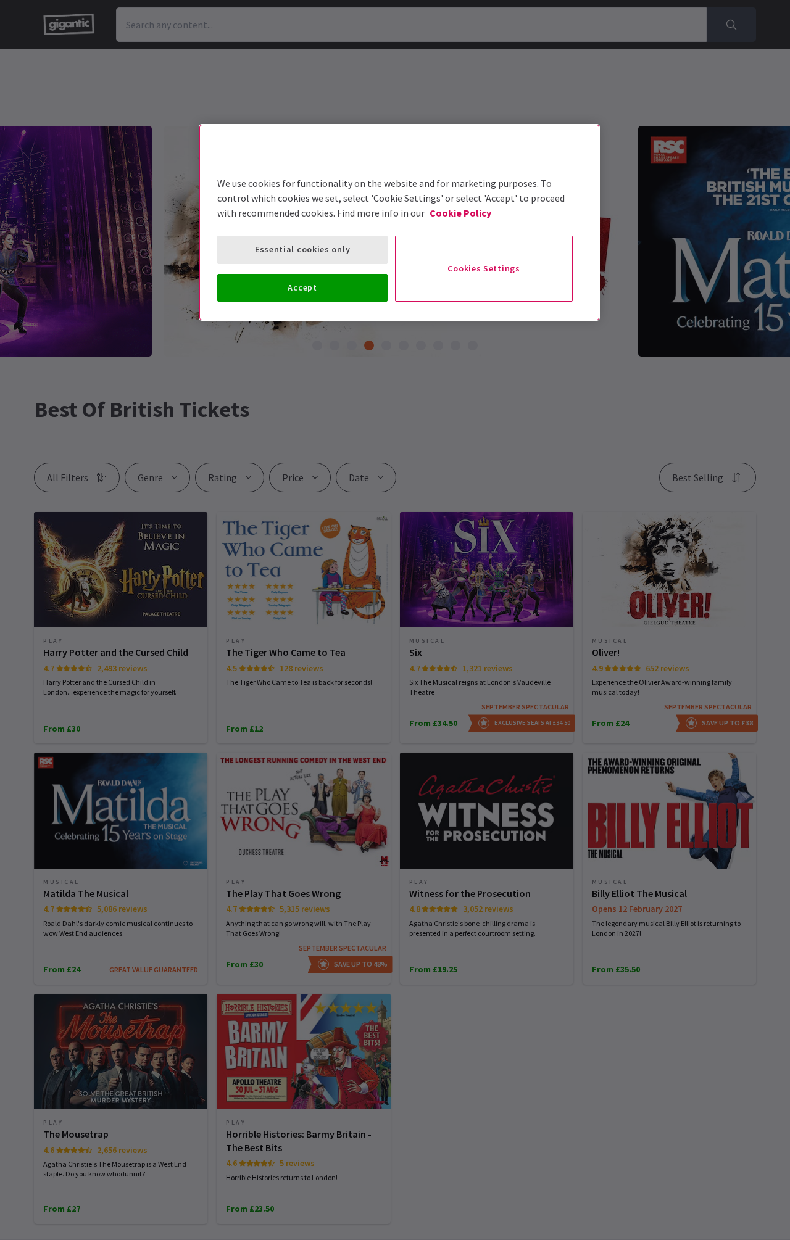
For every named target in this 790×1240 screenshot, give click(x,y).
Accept (302, 287)
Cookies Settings (483, 268)
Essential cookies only (302, 249)
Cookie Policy (460, 213)
